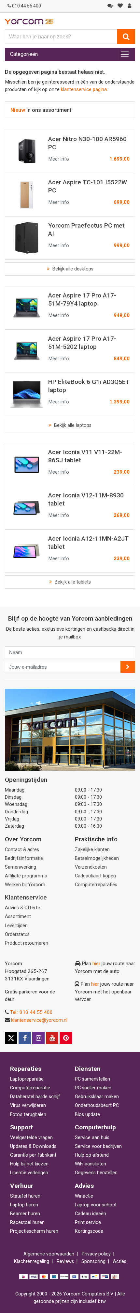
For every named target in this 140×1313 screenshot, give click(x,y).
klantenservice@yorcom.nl (39, 1020)
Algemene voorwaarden (48, 1254)
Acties (119, 1261)
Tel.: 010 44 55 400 (31, 1012)
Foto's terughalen (28, 1114)
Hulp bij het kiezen (29, 1164)
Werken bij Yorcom (25, 884)
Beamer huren (25, 1213)
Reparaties (25, 1068)
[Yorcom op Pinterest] (66, 1038)
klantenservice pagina (84, 89)
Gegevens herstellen (96, 1172)
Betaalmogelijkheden (97, 858)
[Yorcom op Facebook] (25, 1038)
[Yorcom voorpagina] (29, 21)
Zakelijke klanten (92, 849)
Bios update (87, 1114)
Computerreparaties (96, 884)
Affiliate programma (26, 876)
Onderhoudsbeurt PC (97, 1105)
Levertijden (16, 925)
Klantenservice (26, 897)
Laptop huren (24, 1205)
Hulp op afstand (92, 1155)
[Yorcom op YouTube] (52, 1038)
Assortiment (18, 916)
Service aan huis (92, 1137)
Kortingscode (89, 1231)
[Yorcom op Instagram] (38, 1038)
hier (96, 963)
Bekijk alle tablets (72, 582)
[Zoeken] (126, 36)
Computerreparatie (30, 1088)
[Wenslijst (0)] (120, 5)
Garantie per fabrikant (33, 1155)
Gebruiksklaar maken (97, 1096)
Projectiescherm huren (34, 1231)
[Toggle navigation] (124, 54)
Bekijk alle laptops (72, 425)
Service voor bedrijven (98, 1146)
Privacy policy (96, 1254)
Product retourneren (26, 943)
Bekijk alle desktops (72, 269)
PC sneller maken (93, 1088)
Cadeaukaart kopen (95, 876)
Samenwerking (20, 867)
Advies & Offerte (22, 908)
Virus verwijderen (28, 1105)
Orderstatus (17, 934)
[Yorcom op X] (11, 1038)
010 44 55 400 (26, 5)
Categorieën (24, 54)
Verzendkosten (91, 867)
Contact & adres (22, 849)
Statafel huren (25, 1196)
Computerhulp (95, 1127)
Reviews (65, 1261)
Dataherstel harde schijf (35, 1096)
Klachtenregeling (31, 1261)
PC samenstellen (92, 1079)
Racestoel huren (27, 1222)
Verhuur (21, 1185)
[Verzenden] (127, 667)
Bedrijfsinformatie (24, 858)
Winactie (84, 1196)
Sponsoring (93, 1261)
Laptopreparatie (27, 1079)
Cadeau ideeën (90, 1213)
